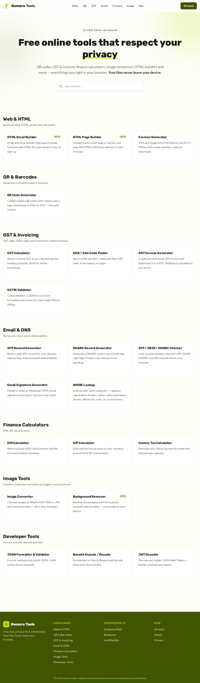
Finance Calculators (66, 651)
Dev (141, 5)
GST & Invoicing (63, 640)
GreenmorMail (113, 629)
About (158, 634)
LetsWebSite (111, 640)
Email (104, 5)
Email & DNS (61, 645)
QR (85, 5)
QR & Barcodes (63, 634)
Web (75, 5)
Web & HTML (62, 629)
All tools (189, 5)
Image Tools (61, 656)
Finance (117, 5)
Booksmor (110, 634)
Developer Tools (63, 662)
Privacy (158, 640)
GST (93, 5)
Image (130, 5)
